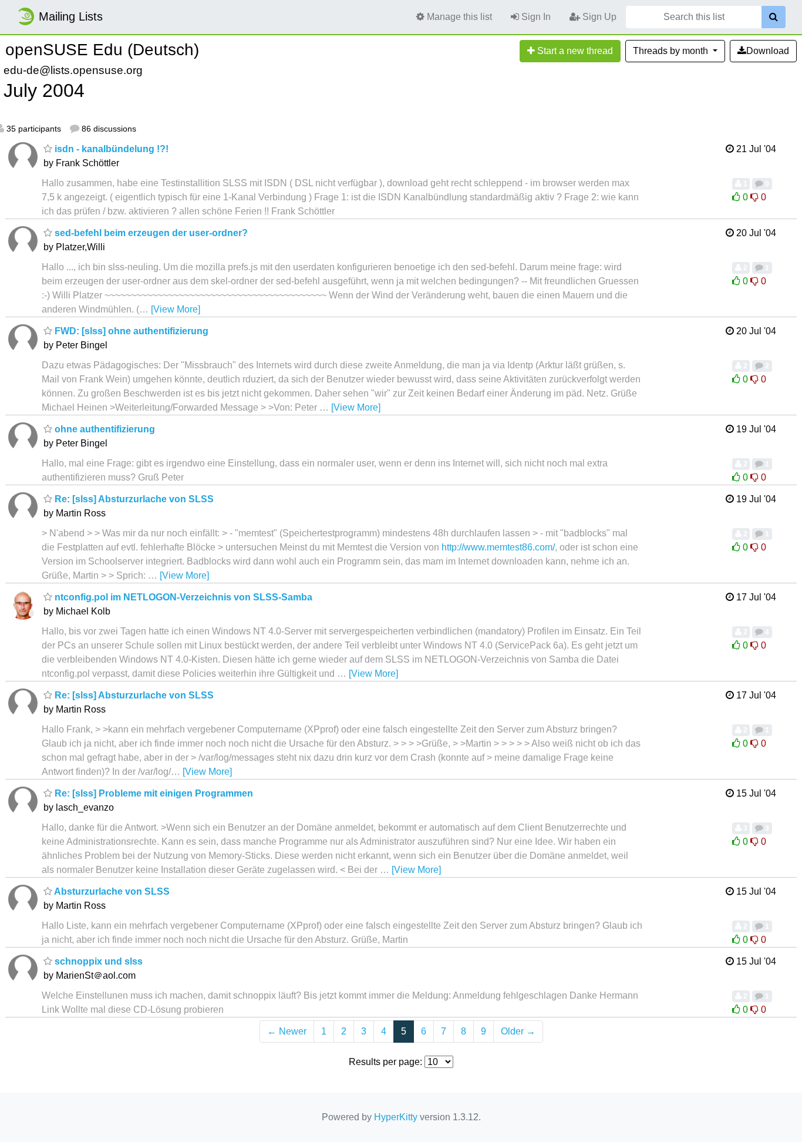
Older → (518, 1031)
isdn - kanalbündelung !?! (110, 149)
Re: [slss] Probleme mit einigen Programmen (152, 793)
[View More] (175, 309)
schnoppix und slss (97, 961)
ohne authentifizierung (103, 429)
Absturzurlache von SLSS (111, 891)
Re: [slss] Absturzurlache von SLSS (133, 499)
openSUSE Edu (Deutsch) (102, 50)
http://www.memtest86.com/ (498, 547)
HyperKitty (395, 1117)
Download (767, 51)
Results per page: (385, 1062)
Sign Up (598, 17)
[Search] (773, 17)
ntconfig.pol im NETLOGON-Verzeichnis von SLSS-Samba (182, 597)
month (671, 51)
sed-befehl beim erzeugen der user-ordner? (150, 233)
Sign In (535, 17)
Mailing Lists (71, 16)
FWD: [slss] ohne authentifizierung (130, 331)
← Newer (286, 1031)
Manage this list (458, 17)
